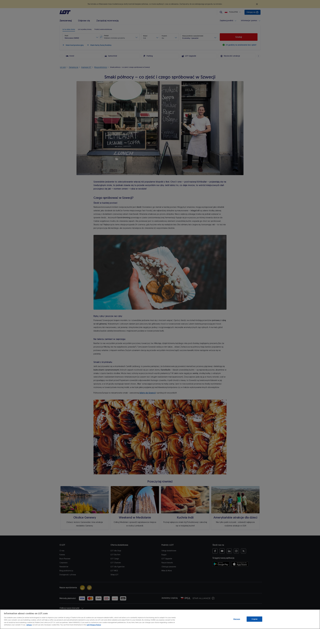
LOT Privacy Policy (94, 625)
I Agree (254, 619)
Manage (236, 619)
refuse (29, 625)
